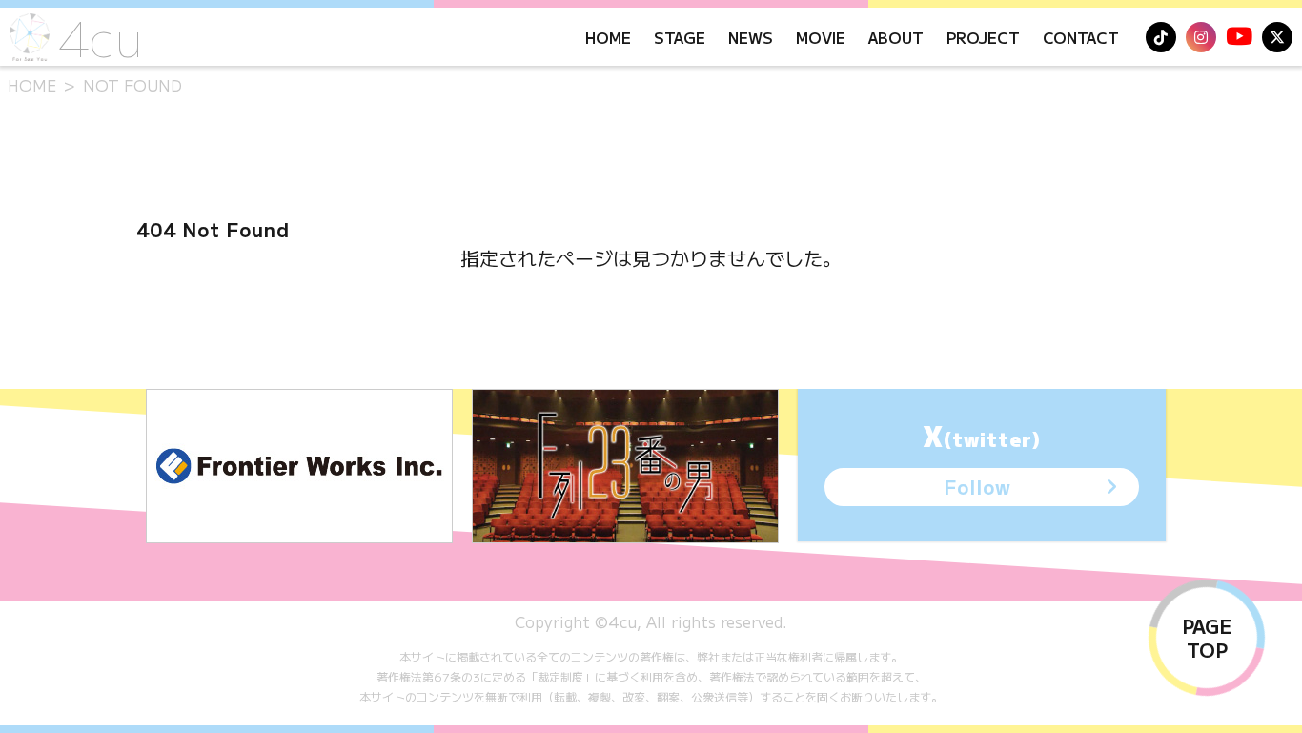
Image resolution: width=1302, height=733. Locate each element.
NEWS (750, 37)
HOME (608, 37)
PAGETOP (1206, 637)
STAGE (679, 37)
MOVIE (820, 37)
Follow (977, 486)
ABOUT (896, 37)
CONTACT (1081, 37)
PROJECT (983, 37)
